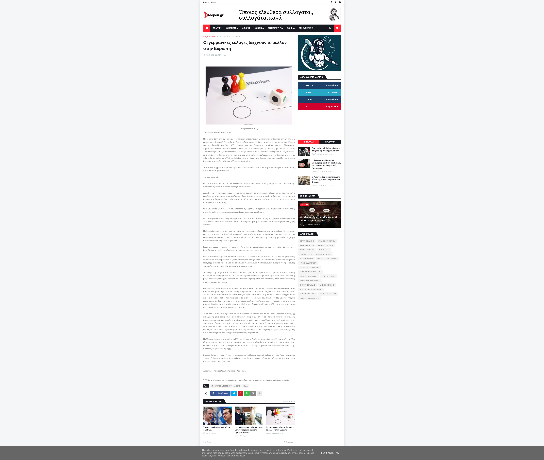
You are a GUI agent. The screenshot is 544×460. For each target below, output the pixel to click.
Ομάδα (213, 2)
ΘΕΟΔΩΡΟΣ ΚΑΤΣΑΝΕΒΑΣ (327, 259)
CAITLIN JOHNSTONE (307, 294)
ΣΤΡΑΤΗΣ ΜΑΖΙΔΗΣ (307, 241)
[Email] (253, 393)
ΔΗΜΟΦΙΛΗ (309, 142)
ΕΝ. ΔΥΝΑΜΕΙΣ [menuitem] (306, 28)
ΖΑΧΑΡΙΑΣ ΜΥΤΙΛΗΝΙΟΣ (308, 276)
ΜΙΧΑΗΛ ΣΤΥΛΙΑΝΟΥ (325, 245)
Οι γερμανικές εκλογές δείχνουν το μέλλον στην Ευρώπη (280, 428)
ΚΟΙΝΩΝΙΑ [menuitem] (259, 28)
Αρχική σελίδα (209, 36)
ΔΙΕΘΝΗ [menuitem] (246, 28)
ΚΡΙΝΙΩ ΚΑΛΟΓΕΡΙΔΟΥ (308, 263)
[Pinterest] (240, 393)
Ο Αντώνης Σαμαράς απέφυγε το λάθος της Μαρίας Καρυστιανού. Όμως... (326, 179)
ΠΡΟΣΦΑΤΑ (330, 142)
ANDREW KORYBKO (307, 250)
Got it (339, 453)
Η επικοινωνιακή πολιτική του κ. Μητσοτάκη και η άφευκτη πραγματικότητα (249, 430)
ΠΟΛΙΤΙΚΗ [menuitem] (217, 28)
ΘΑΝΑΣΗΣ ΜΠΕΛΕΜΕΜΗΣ (309, 298)
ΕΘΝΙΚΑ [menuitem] (291, 28)
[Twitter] (234, 393)
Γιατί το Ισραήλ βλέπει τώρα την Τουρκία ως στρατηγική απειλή (326, 149)
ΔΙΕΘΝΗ (237, 386)
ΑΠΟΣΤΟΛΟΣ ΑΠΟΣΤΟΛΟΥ (228, 36)
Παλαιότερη (288, 442)
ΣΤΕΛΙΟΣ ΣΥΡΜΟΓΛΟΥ (326, 241)
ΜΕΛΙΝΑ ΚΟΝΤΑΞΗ (307, 245)
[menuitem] (206, 28)
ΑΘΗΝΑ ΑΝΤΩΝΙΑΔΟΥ (328, 294)
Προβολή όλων (289, 401)
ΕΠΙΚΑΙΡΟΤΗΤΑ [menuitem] (275, 28)
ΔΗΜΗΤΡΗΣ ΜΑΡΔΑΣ (307, 285)
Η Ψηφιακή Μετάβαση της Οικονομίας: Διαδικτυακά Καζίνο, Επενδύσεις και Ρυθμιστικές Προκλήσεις (326, 164)
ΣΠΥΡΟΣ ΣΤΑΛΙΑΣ (328, 276)
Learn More (327, 453)
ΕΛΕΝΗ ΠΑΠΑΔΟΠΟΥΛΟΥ (309, 267)
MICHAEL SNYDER (306, 259)
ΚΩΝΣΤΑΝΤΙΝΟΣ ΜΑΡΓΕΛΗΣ (310, 272)
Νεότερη (208, 442)
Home (206, 2)
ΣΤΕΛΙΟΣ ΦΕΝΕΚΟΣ (323, 254)
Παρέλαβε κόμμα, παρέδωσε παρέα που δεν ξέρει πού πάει (319, 219)
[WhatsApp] (247, 393)
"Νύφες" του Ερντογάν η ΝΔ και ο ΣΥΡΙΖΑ (216, 428)
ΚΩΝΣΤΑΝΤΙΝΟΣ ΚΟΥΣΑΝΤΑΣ (311, 289)
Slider (245, 386)
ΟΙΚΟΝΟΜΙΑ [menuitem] (232, 28)
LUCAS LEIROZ (324, 250)
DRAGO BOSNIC (306, 254)
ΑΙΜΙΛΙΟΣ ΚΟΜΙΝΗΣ (327, 285)
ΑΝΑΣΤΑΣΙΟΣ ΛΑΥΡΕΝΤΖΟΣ (310, 280)
